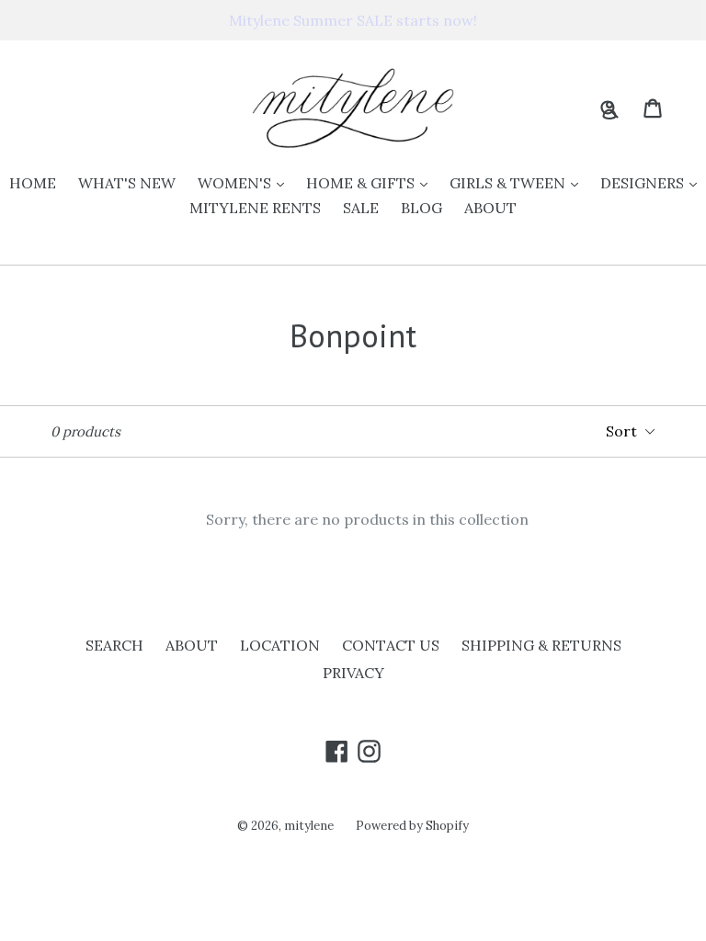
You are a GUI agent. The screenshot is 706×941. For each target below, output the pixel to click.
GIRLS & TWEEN (518, 182)
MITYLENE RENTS (255, 207)
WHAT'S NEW (127, 183)
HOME (32, 183)
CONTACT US (390, 645)
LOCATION (280, 645)
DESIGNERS (653, 182)
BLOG (421, 207)
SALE (361, 207)
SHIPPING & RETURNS (541, 645)
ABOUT (490, 207)
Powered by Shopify (412, 825)
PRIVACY (353, 672)
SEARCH (114, 645)
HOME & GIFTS (371, 182)
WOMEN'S (245, 182)
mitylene (309, 825)
